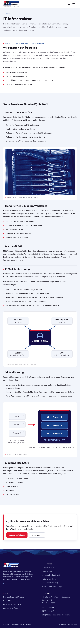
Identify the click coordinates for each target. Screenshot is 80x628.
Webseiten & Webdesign (52, 586)
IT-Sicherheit (47, 571)
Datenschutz (72, 624)
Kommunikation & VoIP (51, 575)
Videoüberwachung (50, 582)
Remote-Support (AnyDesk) (14, 597)
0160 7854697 (48, 611)
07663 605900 (37, 535)
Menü (73, 3)
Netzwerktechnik (49, 579)
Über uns (7, 600)
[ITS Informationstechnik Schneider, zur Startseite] (11, 3)
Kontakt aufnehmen (17, 535)
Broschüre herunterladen (13, 604)
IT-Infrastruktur (48, 567)
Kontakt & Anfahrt (10, 608)
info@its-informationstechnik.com (56, 615)
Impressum (62, 624)
